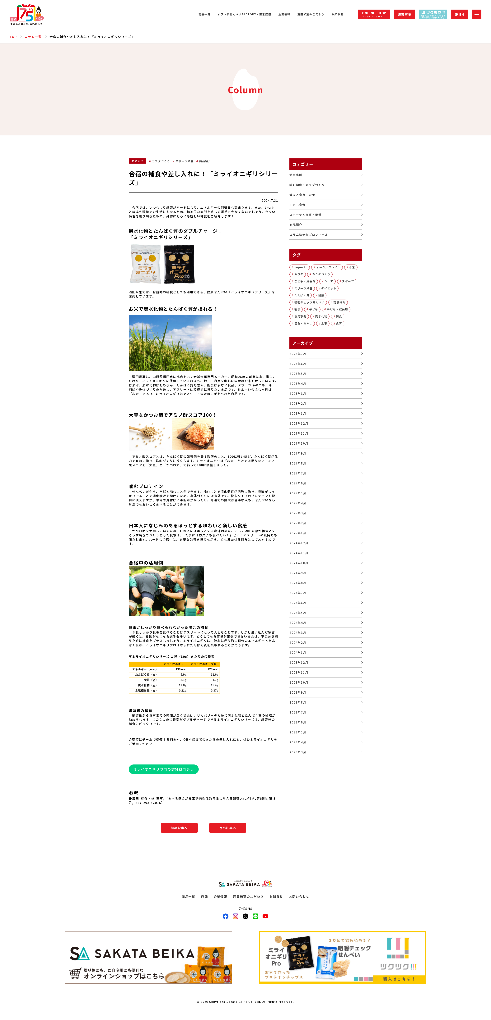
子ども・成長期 (337, 309)
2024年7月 (297, 593)
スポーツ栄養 (184, 161)
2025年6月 (297, 483)
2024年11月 (298, 553)
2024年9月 (297, 573)
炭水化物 (321, 316)
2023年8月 (297, 702)
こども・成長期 (305, 281)
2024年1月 (297, 653)
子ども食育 (297, 205)
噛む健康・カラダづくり (307, 185)
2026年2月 (297, 403)
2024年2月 (297, 643)
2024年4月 (297, 623)
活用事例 (295, 175)
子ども (313, 309)
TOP (13, 36)
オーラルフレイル (328, 267)
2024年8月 (297, 583)
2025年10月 (298, 443)
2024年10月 (298, 563)
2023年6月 (297, 722)
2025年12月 (298, 423)
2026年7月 (297, 354)
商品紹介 (205, 161)
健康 (321, 295)
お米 (352, 267)
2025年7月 (297, 473)
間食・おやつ (303, 323)
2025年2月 (297, 523)
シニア (328, 281)
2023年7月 (297, 712)
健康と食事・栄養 (302, 195)
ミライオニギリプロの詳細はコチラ (163, 769)
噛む (297, 309)
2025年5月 (297, 493)
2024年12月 (298, 543)
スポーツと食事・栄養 (305, 215)
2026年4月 (297, 384)
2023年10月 (298, 682)
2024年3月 (297, 633)
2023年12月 (298, 662)
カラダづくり (161, 161)
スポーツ (348, 281)
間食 (339, 316)
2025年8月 (297, 463)
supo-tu (301, 267)
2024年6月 (297, 603)
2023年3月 (297, 752)
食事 (324, 323)
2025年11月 (298, 433)
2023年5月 (297, 732)
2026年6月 (297, 364)
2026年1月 (297, 413)
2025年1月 (297, 533)
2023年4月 (297, 742)
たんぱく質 (302, 295)
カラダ (298, 274)
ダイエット (328, 288)
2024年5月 (297, 613)
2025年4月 (297, 503)
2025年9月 (297, 453)
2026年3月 (297, 394)
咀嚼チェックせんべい (309, 302)
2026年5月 (297, 374)
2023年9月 (297, 692)
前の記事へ (179, 828)
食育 (339, 323)
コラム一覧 (33, 36)
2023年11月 (298, 672)
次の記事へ (227, 828)
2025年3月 (297, 513)
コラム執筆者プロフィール (308, 235)
